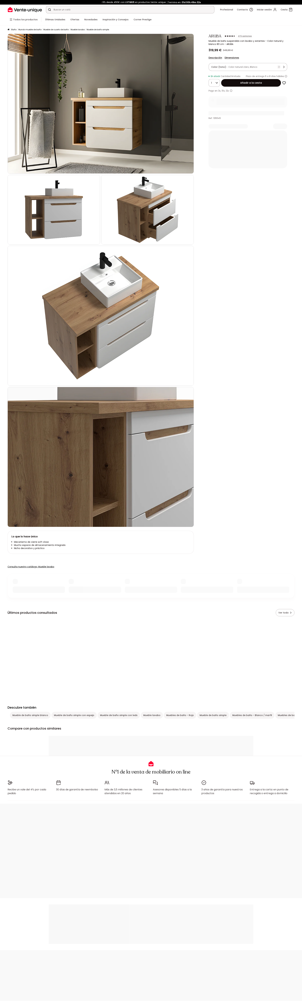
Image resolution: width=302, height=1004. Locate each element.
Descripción (215, 57)
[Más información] (286, 76)
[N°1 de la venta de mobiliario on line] (25, 9)
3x (219, 90)
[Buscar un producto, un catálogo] (49, 9)
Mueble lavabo (78, 29)
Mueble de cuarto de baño (56, 29)
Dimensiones (232, 57)
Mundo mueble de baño (30, 29)
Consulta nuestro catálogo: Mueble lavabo (31, 566)
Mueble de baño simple (98, 29)
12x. (227, 90)
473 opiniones (245, 36)
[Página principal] (8, 29)
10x (223, 90)
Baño (14, 29)
